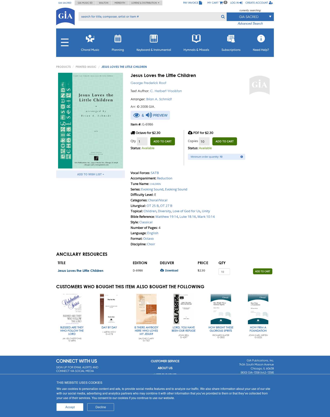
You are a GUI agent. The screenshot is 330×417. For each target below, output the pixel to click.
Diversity (164, 211)
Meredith (120, 3)
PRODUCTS (63, 66)
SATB (155, 173)
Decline (100, 407)
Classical (146, 222)
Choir (151, 244)
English (152, 233)
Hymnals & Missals (196, 50)
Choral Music (90, 50)
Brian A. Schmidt (159, 99)
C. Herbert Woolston (166, 91)
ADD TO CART (163, 141)
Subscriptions (231, 50)
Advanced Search (250, 23)
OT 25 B (153, 205)
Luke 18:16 (188, 216)
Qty (133, 141)
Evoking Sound (152, 189)
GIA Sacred (64, 3)
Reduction (164, 178)
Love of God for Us (186, 211)
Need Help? (261, 50)
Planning (118, 50)
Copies (193, 141)
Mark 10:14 (206, 216)
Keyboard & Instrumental (154, 50)
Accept (70, 407)
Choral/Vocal (157, 200)
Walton (103, 3)
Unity (206, 211)
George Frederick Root (148, 83)
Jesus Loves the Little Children (80, 270)
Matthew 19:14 (166, 216)
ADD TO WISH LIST (90, 174)
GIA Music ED (85, 3)
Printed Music (86, 66)
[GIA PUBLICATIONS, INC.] (65, 15)
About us (165, 368)
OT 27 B (166, 205)
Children (155, 183)
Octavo (148, 238)
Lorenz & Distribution (144, 3)
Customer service (165, 361)
